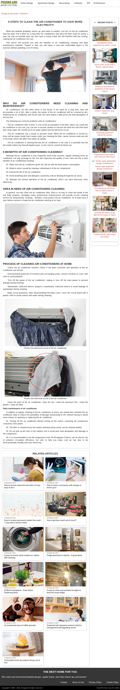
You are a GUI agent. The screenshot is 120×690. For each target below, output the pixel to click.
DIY (88, 3)
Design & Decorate (9, 14)
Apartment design (46, 3)
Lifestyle (78, 3)
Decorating (64, 3)
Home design (27, 3)
